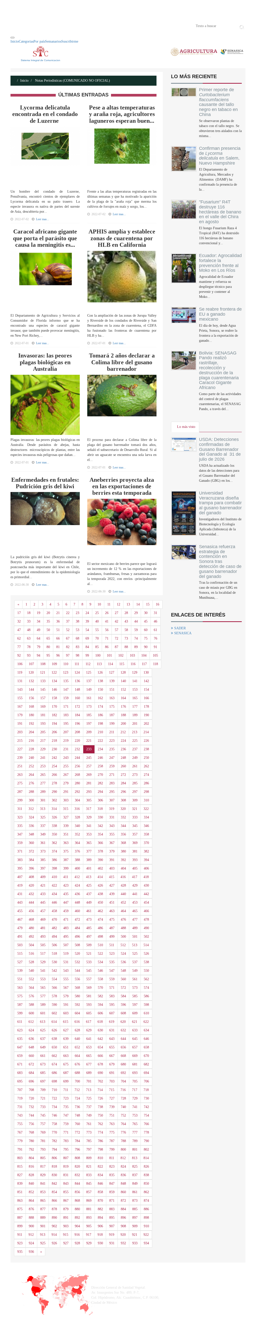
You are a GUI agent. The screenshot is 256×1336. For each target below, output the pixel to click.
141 (135, 681)
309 (135, 800)
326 (54, 817)
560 (123, 979)
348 (31, 834)
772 (77, 1132)
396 (31, 868)
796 (77, 1149)
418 (146, 877)
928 (77, 1243)
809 (89, 1158)
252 (31, 766)
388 (77, 860)
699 (65, 1081)
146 (54, 689)
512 (123, 945)
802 (146, 1149)
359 (19, 843)
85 (97, 647)
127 (111, 672)
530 (54, 962)
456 (31, 911)
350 (54, 834)
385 (43, 860)
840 (31, 1183)
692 (123, 1073)
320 (123, 809)
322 (146, 809)
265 (43, 775)
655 (111, 1047)
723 (65, 1098)
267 (65, 775)
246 (100, 758)
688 (77, 1073)
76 (155, 638)
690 (100, 1073)
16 (157, 604)
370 (146, 843)
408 (31, 877)
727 (111, 1098)
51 (58, 630)
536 (123, 962)
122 (54, 672)
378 (100, 851)
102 (121, 655)
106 (19, 664)
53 (77, 630)
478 (146, 919)
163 (111, 698)
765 (135, 1124)
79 (38, 647)
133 (43, 681)
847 (111, 1183)
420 (31, 885)
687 (65, 1073)
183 (65, 715)
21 (58, 613)
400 (77, 868)
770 (54, 1132)
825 (135, 1166)
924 (31, 1243)
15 (148, 604)
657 (135, 1047)
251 (19, 766)
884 (123, 1209)
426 (100, 885)
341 (89, 826)
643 (111, 1039)
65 (48, 638)
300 (31, 800)
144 (31, 689)
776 (123, 1132)
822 (100, 1166)
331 (111, 817)
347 (19, 834)
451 (111, 902)
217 (43, 741)
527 (19, 962)
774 (100, 1132)
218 (54, 741)
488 (123, 928)
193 (43, 723)
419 (19, 885)
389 (89, 860)
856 (77, 1192)
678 (100, 1064)
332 (123, 817)
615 (65, 1022)
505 (43, 945)
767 (19, 1132)
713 (88, 1090)
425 (89, 885)
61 (155, 630)
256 (77, 766)
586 (146, 996)
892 (77, 1218)
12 (118, 604)
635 (19, 1039)
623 (19, 1030)
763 (111, 1124)
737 (89, 1107)
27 (116, 613)
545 (89, 971)
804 (31, 1158)
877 (43, 1209)
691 (111, 1073)
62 (19, 638)
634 (146, 1030)
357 (135, 834)
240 (31, 758)
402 (100, 868)
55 (97, 630)
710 (54, 1090)
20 (48, 613)
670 (146, 1056)
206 (54, 732)
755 (19, 1124)
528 (31, 962)
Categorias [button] (26, 41)
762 (100, 1124)
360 (31, 843)
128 (123, 672)
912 (31, 1235)
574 (146, 988)
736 (77, 1107)
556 (77, 979)
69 (87, 638)
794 (54, 1149)
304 (77, 800)
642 (100, 1039)
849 (135, 1183)
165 (135, 698)
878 (54, 1209)
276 (31, 783)
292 (77, 792)
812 (123, 1158)
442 (146, 894)
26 (106, 613)
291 (65, 792)
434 (54, 894)
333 (135, 817)
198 (100, 723)
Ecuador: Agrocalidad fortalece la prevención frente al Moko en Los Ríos (220, 263)
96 (58, 655)
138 (100, 681)
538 (146, 962)
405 (135, 868)
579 (65, 996)
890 (54, 1218)
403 (111, 868)
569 (89, 988)
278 (54, 783)
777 (135, 1132)
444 (31, 902)
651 (65, 1047)
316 (77, 809)
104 (143, 655)
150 (100, 689)
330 (100, 817)
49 (38, 630)
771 (65, 1132)
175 (111, 706)
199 (111, 723)
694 (146, 1073)
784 (77, 1141)
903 (65, 1226)
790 (146, 1141)
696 (31, 1081)
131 (19, 681)
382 (146, 851)
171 (65, 706)
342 (100, 826)
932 (123, 1243)
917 (88, 1235)
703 (111, 1081)
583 (111, 996)
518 (54, 953)
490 (146, 928)
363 (65, 843)
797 (89, 1149)
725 (89, 1098)
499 (111, 936)
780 (31, 1141)
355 (111, 834)
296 (123, 792)
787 (111, 1141)
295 (111, 792)
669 (135, 1056)
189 (135, 715)
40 (97, 621)
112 (88, 664)
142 (146, 681)
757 (43, 1124)
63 (28, 638)
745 (43, 1115)
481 (43, 928)
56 (106, 630)
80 (48, 647)
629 (89, 1030)
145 (43, 689)
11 (108, 604)
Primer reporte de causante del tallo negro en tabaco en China (218, 102)
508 (77, 945)
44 (136, 621)
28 (126, 613)
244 (77, 758)
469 (43, 919)
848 (123, 1183)
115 (121, 664)
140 (123, 681)
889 (43, 1218)
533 (89, 962)
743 (19, 1115)
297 (135, 792)
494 (54, 936)
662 (54, 1056)
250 (146, 758)
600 (31, 1013)
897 (135, 1218)
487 (111, 928)
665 (89, 1056)
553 (43, 979)
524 (123, 953)
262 (146, 766)
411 (65, 877)
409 (43, 877)
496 (77, 936)
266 (54, 775)
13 (128, 604)
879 (65, 1209)
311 (19, 809)
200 (123, 723)
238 (146, 749)
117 (144, 664)
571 (111, 988)
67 (68, 638)
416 (123, 877)
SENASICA (183, 633)
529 (43, 962)
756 (31, 1124)
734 (54, 1107)
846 (100, 1183)
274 (146, 775)
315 (65, 809)
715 (111, 1090)
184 (77, 715)
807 (65, 1158)
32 (19, 621)
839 (19, 1183)
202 (146, 723)
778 (146, 1132)
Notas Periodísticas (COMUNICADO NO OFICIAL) (72, 80)
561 (135, 979)
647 (19, 1047)
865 (43, 1200)
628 (77, 1030)
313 (42, 809)
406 (146, 868)
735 (65, 1107)
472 (77, 919)
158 (54, 698)
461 (89, 911)
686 (54, 1073)
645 (135, 1039)
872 (123, 1200)
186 (100, 715)
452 (123, 902)
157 (43, 698)
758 (54, 1124)
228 (31, 749)
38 (77, 621)
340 (77, 826)
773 (89, 1132)
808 (77, 1158)
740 (123, 1107)
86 (106, 647)
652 (77, 1047)
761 (89, 1124)
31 (155, 613)
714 (100, 1090)
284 (123, 783)
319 (111, 809)
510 (100, 945)
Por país (39, 41)
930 (100, 1243)
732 (31, 1107)
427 (111, 885)
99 (87, 655)
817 (43, 1166)
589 (43, 1005)
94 (38, 655)
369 (135, 843)
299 (19, 800)
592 (77, 1005)
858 (100, 1192)
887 (19, 1218)
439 (111, 894)
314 (54, 809)
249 (135, 758)
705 (135, 1081)
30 (146, 613)
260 (123, 766)
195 (65, 723)
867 (65, 1200)
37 (68, 621)
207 (65, 732)
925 (43, 1243)
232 (77, 749)
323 (19, 817)
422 (54, 885)
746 (54, 1115)
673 (43, 1064)
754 (146, 1115)
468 (31, 919)
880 (77, 1209)
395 (19, 868)
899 (19, 1226)
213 (134, 732)
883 (111, 1209)
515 (19, 953)
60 (146, 630)
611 (19, 1022)
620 (123, 1022)
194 (54, 723)
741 (135, 1107)
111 (76, 664)
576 (31, 996)
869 (89, 1200)
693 (135, 1073)
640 (77, 1039)
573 (135, 988)
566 (54, 988)
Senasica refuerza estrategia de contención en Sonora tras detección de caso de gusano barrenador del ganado (220, 561)
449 (89, 902)
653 (89, 1047)
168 (31, 706)
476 (123, 919)
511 (111, 945)
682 (146, 1064)
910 (146, 1226)
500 (123, 936)
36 (58, 621)
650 (54, 1047)
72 (116, 638)
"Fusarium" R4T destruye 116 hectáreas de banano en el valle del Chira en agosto (220, 211)
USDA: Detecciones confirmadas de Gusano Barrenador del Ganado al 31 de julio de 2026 (220, 449)
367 (111, 843)
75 (146, 638)
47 (19, 630)
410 (54, 877)
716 (123, 1090)
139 (111, 681)
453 (135, 902)
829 (43, 1175)
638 (54, 1039)
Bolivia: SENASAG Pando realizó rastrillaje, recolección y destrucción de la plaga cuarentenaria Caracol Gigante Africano (219, 370)
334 (146, 817)
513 (134, 945)
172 (77, 706)
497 (89, 936)
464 (123, 911)
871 (111, 1200)
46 (155, 621)
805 (43, 1158)
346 (146, 826)
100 (97, 655)
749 (89, 1115)
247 (111, 758)
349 (43, 834)
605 (89, 1013)
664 (77, 1056)
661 (43, 1056)
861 (135, 1192)
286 (146, 783)
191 (19, 723)
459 (65, 911)
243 (65, 758)
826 (146, 1166)
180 (31, 715)
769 (43, 1132)
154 (146, 689)
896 (123, 1218)
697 (43, 1081)
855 (65, 1192)
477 (135, 919)
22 (68, 613)
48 (28, 630)
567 (65, 988)
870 (100, 1200)
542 (54, 971)
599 (19, 1013)
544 (77, 971)
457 (43, 911)
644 (123, 1039)
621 (134, 1022)
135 (65, 681)
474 (100, 919)
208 (77, 732)
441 (135, 894)
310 (146, 800)
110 (65, 664)
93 (28, 655)
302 (54, 800)
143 (19, 689)
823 (111, 1166)
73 (126, 638)
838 (146, 1175)
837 (135, 1175)
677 (89, 1064)
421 (43, 885)
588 (31, 1005)
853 (43, 1192)
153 (135, 689)
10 (99, 604)
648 (31, 1047)
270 (100, 775)
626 (54, 1030)
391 (111, 860)
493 (43, 936)
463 (111, 911)
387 (65, 860)
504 (31, 945)
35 (48, 621)
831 (65, 1175)
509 (89, 945)
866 (54, 1200)
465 (135, 911)
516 (31, 953)
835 (111, 1175)
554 (54, 979)
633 (135, 1030)
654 (100, 1047)
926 (54, 1243)
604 (77, 1013)
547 (111, 971)
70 (97, 638)
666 (100, 1056)
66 (58, 638)
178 (146, 706)
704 (123, 1081)
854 (54, 1192)
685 (43, 1073)
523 (111, 953)
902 (54, 1226)
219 (65, 741)
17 (19, 613)
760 (77, 1124)
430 (146, 885)
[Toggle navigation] (12, 37)
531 (65, 962)
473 (89, 919)
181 (43, 715)
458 (54, 911)
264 (31, 775)
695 (19, 1081)
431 (19, 894)
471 (65, 919)
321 (134, 809)
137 (89, 681)
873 (135, 1200)
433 (43, 894)
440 (123, 894)
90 (146, 647)
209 (89, 732)
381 (135, 851)
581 (89, 996)
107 (31, 664)
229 (43, 749)
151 (111, 689)
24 (87, 613)
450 (100, 902)
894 (100, 1218)
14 (138, 604)
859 (111, 1192)
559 (111, 979)
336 (31, 826)
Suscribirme (69, 41)
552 (31, 979)
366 (100, 843)
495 (65, 936)
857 (89, 1192)
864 (31, 1200)
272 (123, 775)
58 (126, 630)
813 (134, 1158)
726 (100, 1098)
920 (123, 1235)
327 (65, 817)
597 (135, 1005)
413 (88, 877)
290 (54, 792)
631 (111, 1030)
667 (111, 1056)
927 (65, 1243)
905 (89, 1226)
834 (100, 1175)
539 (19, 971)
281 (89, 783)
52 (68, 630)
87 (116, 647)
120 (31, 672)
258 (100, 766)
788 (123, 1141)
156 (31, 698)
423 (65, 885)
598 (146, 1005)
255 (65, 766)
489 (135, 928)
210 (100, 732)
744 (31, 1115)
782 (54, 1141)
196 (77, 723)
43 (126, 621)
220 (77, 741)
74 (136, 638)
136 (77, 681)
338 (54, 826)
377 (89, 851)
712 (77, 1090)
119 (19, 672)
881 (89, 1209)
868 (77, 1200)
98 (77, 655)
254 (54, 766)
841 (43, 1183)
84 (87, 647)
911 (19, 1235)
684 (31, 1073)
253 (43, 766)
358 (146, 834)
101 (109, 655)
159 (65, 698)
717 (134, 1090)
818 (54, 1166)
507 (65, 945)
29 (136, 613)
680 (123, 1064)
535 (111, 962)
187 (111, 715)
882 (100, 1209)
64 (38, 638)
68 (77, 638)
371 (19, 851)
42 (116, 621)
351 (65, 834)
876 (31, 1209)
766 (146, 1124)
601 (43, 1013)
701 (89, 1081)
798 (100, 1149)
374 (54, 851)
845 (89, 1183)
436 (77, 894)
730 (146, 1098)
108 (43, 664)
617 (88, 1022)
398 (54, 868)
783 (65, 1141)
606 (100, 1013)
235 (111, 749)
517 (43, 953)
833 (89, 1175)
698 (54, 1081)
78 (28, 647)
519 (65, 953)
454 (146, 902)
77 (19, 647)
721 (43, 1098)
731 (19, 1107)
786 (100, 1141)
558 (100, 979)
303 (65, 800)
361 (43, 843)
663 (65, 1056)
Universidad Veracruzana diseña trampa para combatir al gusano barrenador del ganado (220, 503)
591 (65, 1005)
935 (19, 1252)
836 (123, 1175)
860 (123, 1192)
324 (31, 817)
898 (146, 1218)
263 (19, 775)
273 (135, 775)
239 (19, 758)
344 (123, 826)
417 (134, 877)
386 (54, 860)
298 (146, 792)
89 (136, 647)
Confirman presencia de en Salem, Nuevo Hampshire (219, 156)
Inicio (18, 25)
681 (135, 1064)
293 (89, 792)
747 (65, 1115)
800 (123, 1149)
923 (19, 1243)
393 (135, 860)
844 (77, 1183)
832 (77, 1175)
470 (54, 919)
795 (65, 1149)
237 (135, 749)
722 (54, 1098)
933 (135, 1243)
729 (135, 1098)
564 (31, 988)
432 (31, 894)
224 (123, 741)
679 (111, 1064)
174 (100, 706)
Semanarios (53, 41)
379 (111, 851)
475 (111, 919)
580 (77, 996)
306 (100, 800)
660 (31, 1056)
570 (100, 988)
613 (42, 1022)
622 (146, 1022)
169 (43, 706)
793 (43, 1149)
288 (31, 792)
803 (19, 1158)
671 (19, 1064)
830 (54, 1175)
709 (43, 1090)
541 (43, 971)
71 (106, 638)
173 (89, 706)
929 (89, 1243)
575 (19, 996)
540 (31, 971)
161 (89, 698)
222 (100, 741)
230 (54, 749)
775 (111, 1132)
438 (100, 894)
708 (31, 1090)
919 (111, 1235)
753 (135, 1115)
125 (88, 672)
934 (146, 1243)
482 (54, 928)
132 (31, 681)
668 (123, 1056)
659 (19, 1056)
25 (97, 613)
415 (111, 877)
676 (77, 1064)
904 (77, 1226)
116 (133, 664)
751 (111, 1115)
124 (77, 672)
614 (54, 1022)
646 (146, 1039)
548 (123, 971)
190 (146, 715)
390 (100, 860)
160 (77, 698)
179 (19, 715)
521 (89, 953)
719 (19, 1098)
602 (54, 1013)
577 (43, 996)
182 (54, 715)
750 (100, 1115)
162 (100, 698)
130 (146, 672)
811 (111, 1158)
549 (135, 971)
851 (19, 1192)
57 (116, 630)
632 (123, 1030)
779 (19, 1141)
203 (19, 732)
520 (77, 953)
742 (146, 1107)
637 (43, 1039)
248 (123, 758)
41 (106, 621)
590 (54, 1005)
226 (146, 741)
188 (123, 715)
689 (89, 1073)
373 (43, 851)
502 (146, 936)
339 (65, 826)
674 (54, 1064)
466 (146, 911)
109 (54, 664)
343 (111, 826)
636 (31, 1039)
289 (43, 792)
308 (123, 800)
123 (65, 672)
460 (77, 911)
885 (135, 1209)
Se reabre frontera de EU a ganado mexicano (220, 314)
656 (123, 1047)
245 (89, 758)
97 (68, 655)
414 (100, 877)
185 (89, 715)
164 (123, 698)
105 (155, 655)
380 (123, 851)
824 (123, 1166)
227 (19, 749)
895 (111, 1218)
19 (38, 613)
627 (65, 1030)
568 (77, 988)
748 (77, 1115)
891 (65, 1218)
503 (19, 945)
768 (31, 1132)
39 (87, 621)
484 (77, 928)
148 (77, 689)
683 (19, 1073)
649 (43, 1047)
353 (89, 834)
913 (42, 1235)
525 (135, 953)
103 (132, 655)
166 (146, 698)
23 (77, 613)
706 (146, 1081)
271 (111, 775)
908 (123, 1226)
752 (123, 1115)
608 (123, 1013)
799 (111, 1149)
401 (89, 868)
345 (135, 826)
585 (135, 996)
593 (89, 1005)
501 (135, 936)
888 (31, 1218)
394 (146, 860)
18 (28, 613)
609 (135, 1013)
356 (123, 834)
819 (65, 1166)
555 (65, 979)
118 (155, 664)
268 (77, 775)
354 (100, 834)
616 (77, 1022)
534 (100, 962)
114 (110, 664)
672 (31, 1064)
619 (111, 1022)
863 (19, 1200)
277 (43, 783)
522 (100, 953)
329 (89, 817)
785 (89, 1141)
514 (146, 945)
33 (28, 621)
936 (31, 1252)
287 (19, 792)
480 (31, 928)
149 (89, 689)
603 (65, 1013)
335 (19, 826)
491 (19, 936)
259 (111, 766)
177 (135, 706)
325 (43, 817)
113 (99, 664)
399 (65, 868)
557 (89, 979)
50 (48, 630)
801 (135, 1149)
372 (31, 851)
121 (42, 672)
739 (111, 1107)
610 (146, 1013)
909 (135, 1226)
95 (48, 655)
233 (89, 749)
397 (43, 868)
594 (100, 1005)
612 (31, 1022)
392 (123, 860)
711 (65, 1090)
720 (31, 1098)
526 (146, 953)
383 (19, 860)
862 (146, 1192)
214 (146, 732)
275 (19, 783)
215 (19, 741)
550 (146, 971)
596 (123, 1005)
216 (31, 741)
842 (54, 1183)
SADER (180, 628)
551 (19, 979)
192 (31, 723)
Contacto (62, 25)
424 (77, 885)
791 (19, 1149)
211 (111, 732)
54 (87, 630)
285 (135, 783)
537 (135, 962)
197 (89, 723)
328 (77, 817)
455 (19, 911)
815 (19, 1166)
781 (43, 1141)
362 (54, 843)
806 (54, 1158)
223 (111, 741)
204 (31, 732)
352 (77, 834)
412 (77, 877)
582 (100, 996)
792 (31, 1149)
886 (146, 1209)
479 (19, 928)
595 (111, 1005)
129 (134, 672)
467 (19, 919)
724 (77, 1098)
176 (123, 706)
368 (123, 843)
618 (100, 1022)
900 (31, 1226)
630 (100, 1030)
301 (43, 800)
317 (88, 809)
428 (123, 885)
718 (146, 1090)
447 (65, 902)
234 (100, 749)
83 (77, 647)
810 (100, 1158)
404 (123, 868)
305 (89, 800)
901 (43, 1226)
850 (146, 1183)
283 (111, 783)
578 (54, 996)
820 (77, 1166)
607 (111, 1013)
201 (135, 723)
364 (77, 843)
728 (123, 1098)
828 (31, 1175)
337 (43, 826)
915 (65, 1235)
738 (100, 1107)
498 (100, 936)
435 (65, 894)
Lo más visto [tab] (186, 427)
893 (89, 1218)
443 (19, 902)
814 (146, 1158)
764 (123, 1124)
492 (31, 936)
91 (155, 647)
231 (65, 749)
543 (65, 971)
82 (68, 647)
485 (89, 928)
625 (43, 1030)
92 (19, 655)
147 (65, 689)
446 (54, 902)
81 (58, 647)
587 (19, 1005)
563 (19, 988)
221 (89, 741)
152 (123, 689)
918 (100, 1235)
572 (123, 988)
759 (65, 1124)
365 (89, 843)
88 (126, 647)
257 (89, 766)
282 (100, 783)
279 (65, 783)
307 (111, 800)
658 (146, 1047)
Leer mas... (42, 219)
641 (89, 1039)
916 (77, 1235)
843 (65, 1183)
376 (77, 851)
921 (134, 1235)
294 (100, 792)
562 (146, 979)
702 (100, 1081)
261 (135, 766)
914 (54, 1235)
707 (19, 1090)
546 (100, 971)
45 (146, 621)
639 (65, 1039)
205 (43, 732)
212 (123, 732)
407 (19, 877)
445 (43, 902)
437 (89, 894)
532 (77, 962)
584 (123, 996)
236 (123, 749)
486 (100, 928)
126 (100, 672)
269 (89, 775)
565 (43, 988)
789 (135, 1141)
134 (54, 681)
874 (146, 1200)
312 (31, 809)
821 (89, 1166)
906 (100, 1226)
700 (77, 1081)
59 (136, 630)
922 (146, 1235)
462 (100, 911)
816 (31, 1166)
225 (135, 741)
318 (100, 809)
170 (54, 706)
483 (65, 928)
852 (31, 1192)
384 (31, 860)
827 (19, 1175)
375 (65, 851)
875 (19, 1209)
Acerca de (38, 25)
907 (111, 1226)
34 (38, 621)
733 (43, 1107)
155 (19, 698)
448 (77, 902)
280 (77, 783)
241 (43, 758)
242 (54, 758)
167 (19, 706)
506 (54, 945)
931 (111, 1243)
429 (135, 885)
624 (31, 1030)
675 (65, 1064)
